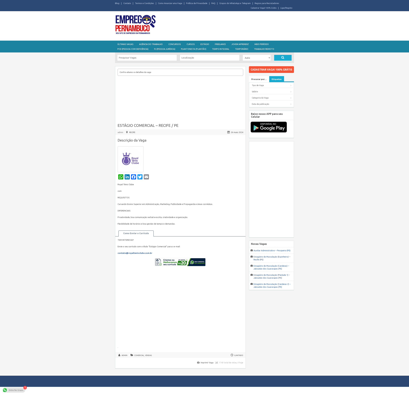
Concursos (174, 44)
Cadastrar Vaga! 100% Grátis (263, 8)
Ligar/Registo (286, 8)
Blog (117, 3)
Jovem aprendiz (240, 44)
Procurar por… (259, 79)
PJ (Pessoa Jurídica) (164, 49)
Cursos (191, 44)
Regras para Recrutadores (267, 3)
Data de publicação (260, 104)
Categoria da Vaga (260, 98)
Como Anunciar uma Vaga (170, 3)
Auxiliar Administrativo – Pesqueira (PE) (272, 250)
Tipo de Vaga (258, 85)
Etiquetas (277, 79)
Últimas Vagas (125, 44)
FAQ (213, 3)
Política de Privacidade (196, 3)
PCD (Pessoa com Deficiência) (132, 49)
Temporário (241, 49)
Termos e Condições (144, 3)
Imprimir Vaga (207, 363)
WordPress (235, 391)
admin (120, 132)
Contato (127, 3)
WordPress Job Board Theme (201, 391)
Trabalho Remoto (264, 49)
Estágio (205, 44)
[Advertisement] (222, 25)
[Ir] (283, 58)
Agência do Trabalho (151, 44)
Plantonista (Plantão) (193, 49)
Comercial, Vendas (143, 355)
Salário (255, 92)
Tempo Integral (220, 49)
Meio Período (262, 44)
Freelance (220, 44)
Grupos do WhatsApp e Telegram (235, 3)
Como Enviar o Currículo (136, 233)
